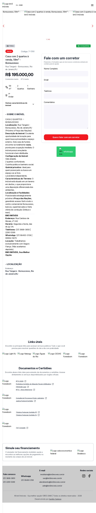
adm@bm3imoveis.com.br (52, 486)
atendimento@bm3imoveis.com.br (52, 482)
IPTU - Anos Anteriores (24, 390)
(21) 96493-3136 (27, 480)
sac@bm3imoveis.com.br (52, 478)
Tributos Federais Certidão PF (26, 412)
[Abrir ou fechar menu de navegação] (92, 5)
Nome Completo (51, 68)
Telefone (48, 91)
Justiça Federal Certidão (24, 401)
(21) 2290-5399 (9, 482)
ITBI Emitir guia (21, 387)
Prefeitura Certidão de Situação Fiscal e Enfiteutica (33, 384)
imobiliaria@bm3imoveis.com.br (52, 474)
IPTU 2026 (19, 381)
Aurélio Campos (55, 499)
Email (46, 80)
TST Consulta (20, 428)
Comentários (49, 102)
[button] (92, 26)
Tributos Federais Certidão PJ (26, 415)
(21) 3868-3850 (9, 478)
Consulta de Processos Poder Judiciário (30, 398)
